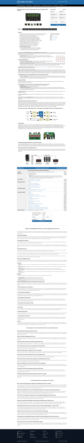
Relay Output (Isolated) (54, 14)
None (30, 188)
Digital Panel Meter (25, 427)
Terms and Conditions (33, 437)
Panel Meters (34, 427)
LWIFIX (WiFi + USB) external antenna (34, 206)
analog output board (33, 103)
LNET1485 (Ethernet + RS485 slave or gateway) (36, 203)
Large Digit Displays (36, 5)
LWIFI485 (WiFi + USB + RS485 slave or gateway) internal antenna (38, 207)
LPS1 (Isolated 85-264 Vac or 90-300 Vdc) (35, 179)
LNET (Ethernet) (31, 199)
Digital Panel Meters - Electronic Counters (30, 7)
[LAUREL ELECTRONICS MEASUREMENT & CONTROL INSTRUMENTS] (18, 2)
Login (63, 1)
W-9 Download (45, 437)
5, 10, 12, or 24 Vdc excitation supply (52, 105)
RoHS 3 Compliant (54, 37)
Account (60, 1)
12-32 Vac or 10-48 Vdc (58, 103)
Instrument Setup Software (43, 66)
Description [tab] (19, 29)
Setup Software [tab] (32, 29)
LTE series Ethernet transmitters (47, 144)
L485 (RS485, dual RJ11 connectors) (34, 194)
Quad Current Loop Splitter (47, 5)
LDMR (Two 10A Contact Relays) (33, 183)
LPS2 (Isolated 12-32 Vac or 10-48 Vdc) (34, 180)
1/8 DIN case (41, 104)
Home (17, 7)
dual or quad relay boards (24, 103)
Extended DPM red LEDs (32, 174)
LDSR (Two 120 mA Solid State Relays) (34, 184)
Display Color (52, 11)
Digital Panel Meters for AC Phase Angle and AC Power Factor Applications (53, 428)
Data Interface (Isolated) (54, 17)
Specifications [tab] (25, 29)
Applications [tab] (49, 29)
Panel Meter (30, 427)
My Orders (44, 434)
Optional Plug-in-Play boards (38, 102)
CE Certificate (54, 39)
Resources (61, 5)
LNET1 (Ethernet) (31, 202)
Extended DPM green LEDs (33, 173)
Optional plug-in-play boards (24, 126)
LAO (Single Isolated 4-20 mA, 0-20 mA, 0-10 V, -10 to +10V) (37, 189)
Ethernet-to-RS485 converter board (23, 144)
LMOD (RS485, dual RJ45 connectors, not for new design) (37, 196)
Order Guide (62, 21)
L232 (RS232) (31, 193)
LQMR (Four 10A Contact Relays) (33, 185)
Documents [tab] (43, 29)
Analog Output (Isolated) (62, 14)
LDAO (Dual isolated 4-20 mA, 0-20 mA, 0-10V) (35, 190)
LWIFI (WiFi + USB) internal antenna (34, 204)
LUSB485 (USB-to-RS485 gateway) (34, 198)
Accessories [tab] (54, 29)
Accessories (55, 5)
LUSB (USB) (30, 197)
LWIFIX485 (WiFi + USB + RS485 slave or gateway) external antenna (38, 208)
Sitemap (52, 441)
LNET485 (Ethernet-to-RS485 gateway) (34, 201)
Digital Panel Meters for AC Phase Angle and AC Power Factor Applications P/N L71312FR (42, 171)
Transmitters (28, 5)
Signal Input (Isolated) (62, 17)
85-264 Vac (48, 103)
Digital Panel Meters (21, 5)
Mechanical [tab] (37, 29)
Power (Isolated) (61, 11)
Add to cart (59, 24)
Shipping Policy (32, 434)
